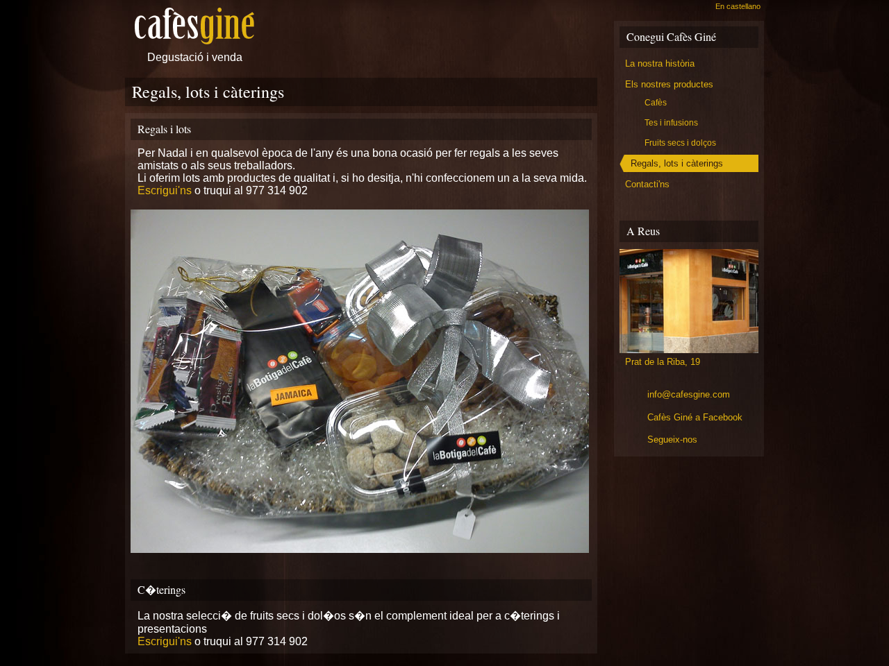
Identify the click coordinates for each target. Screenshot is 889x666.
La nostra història (660, 63)
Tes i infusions (671, 123)
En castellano (738, 6)
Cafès (656, 103)
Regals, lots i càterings (677, 163)
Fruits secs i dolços (680, 143)
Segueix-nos (672, 439)
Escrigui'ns (165, 190)
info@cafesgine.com (688, 394)
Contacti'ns (647, 184)
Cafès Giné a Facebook (694, 417)
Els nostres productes (669, 84)
